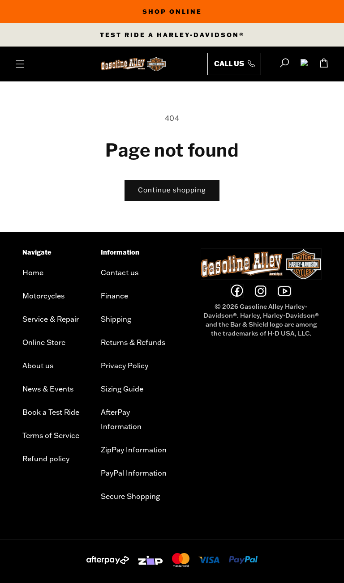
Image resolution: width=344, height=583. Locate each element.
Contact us (119, 272)
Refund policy (45, 458)
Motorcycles (43, 295)
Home (32, 272)
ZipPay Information (134, 449)
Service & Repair (50, 319)
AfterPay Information (121, 419)
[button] (20, 64)
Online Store (43, 342)
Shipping (116, 319)
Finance (114, 295)
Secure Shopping (130, 496)
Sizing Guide (122, 388)
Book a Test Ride (50, 412)
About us (37, 365)
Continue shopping (172, 190)
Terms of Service (50, 435)
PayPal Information (134, 472)
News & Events (47, 388)
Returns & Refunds (133, 342)
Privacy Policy (124, 365)
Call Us (229, 63)
